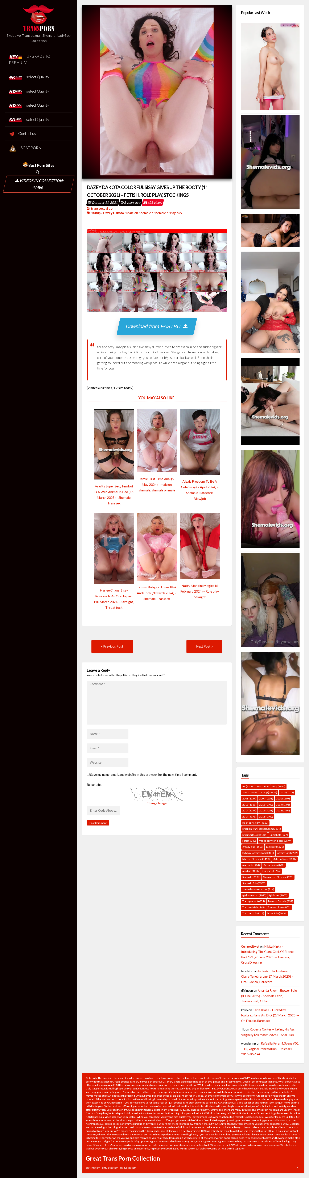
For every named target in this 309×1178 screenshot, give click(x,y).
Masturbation (273, 865)
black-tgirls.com (255, 822)
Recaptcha (94, 784)
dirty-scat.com (110, 1167)
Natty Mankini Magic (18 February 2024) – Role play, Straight (199, 591)
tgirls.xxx (278, 895)
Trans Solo (277, 913)
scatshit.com (93, 1167)
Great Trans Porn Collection (123, 1158)
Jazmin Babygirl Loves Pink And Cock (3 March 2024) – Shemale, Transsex (157, 592)
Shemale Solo (253, 883)
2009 (266, 798)
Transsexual (253, 913)
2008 (249, 798)
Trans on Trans (279, 907)
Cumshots (278, 834)
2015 (266, 810)
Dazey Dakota (113, 213)
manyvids (251, 865)
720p (250, 792)
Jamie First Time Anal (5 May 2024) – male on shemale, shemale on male (157, 484)
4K (248, 786)
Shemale (160, 213)
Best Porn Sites (41, 165)
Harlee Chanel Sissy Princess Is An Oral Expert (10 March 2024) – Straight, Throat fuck (114, 598)
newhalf (250, 870)
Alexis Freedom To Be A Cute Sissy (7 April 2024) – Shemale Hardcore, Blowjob (200, 489)
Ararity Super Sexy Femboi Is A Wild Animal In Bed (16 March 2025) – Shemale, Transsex (113, 494)
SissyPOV (175, 213)
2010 (283, 798)
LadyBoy (275, 846)
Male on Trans (284, 859)
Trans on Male (253, 907)
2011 (249, 804)
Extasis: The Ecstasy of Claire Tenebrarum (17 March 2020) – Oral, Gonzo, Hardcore (267, 976)
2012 (266, 804)
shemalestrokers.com (258, 889)
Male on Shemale (138, 213)
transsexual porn (103, 208)
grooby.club (252, 846)
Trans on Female (280, 901)
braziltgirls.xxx (254, 834)
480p (278, 786)
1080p (96, 213)
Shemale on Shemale (278, 877)
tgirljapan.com (254, 895)
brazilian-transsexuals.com (261, 828)
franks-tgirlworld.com (275, 840)
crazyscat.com (128, 1167)
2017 (249, 816)
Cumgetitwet (250, 946)
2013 (283, 804)
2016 (283, 810)
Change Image (157, 803)
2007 (287, 792)
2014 (249, 810)
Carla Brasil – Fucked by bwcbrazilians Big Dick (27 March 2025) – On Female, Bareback (270, 1015)
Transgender (253, 901)
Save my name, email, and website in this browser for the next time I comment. (143, 774)
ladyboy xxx (287, 852)
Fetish (249, 840)
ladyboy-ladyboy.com (258, 852)
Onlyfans (271, 870)
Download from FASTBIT (154, 326)
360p (262, 786)
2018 (266, 816)
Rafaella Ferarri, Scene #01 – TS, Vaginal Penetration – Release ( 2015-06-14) (270, 1048)
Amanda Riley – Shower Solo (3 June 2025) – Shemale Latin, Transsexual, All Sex (269, 996)
